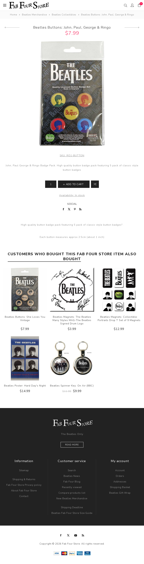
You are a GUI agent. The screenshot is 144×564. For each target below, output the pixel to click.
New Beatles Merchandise (71, 498)
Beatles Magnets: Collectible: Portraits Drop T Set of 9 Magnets (119, 318)
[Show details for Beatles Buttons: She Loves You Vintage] (25, 290)
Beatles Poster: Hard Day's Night (25, 385)
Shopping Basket (120, 487)
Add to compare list (95, 184)
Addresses (119, 481)
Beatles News (72, 476)
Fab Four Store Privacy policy (24, 485)
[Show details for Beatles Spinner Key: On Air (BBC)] (72, 358)
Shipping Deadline (72, 507)
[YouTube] (75, 535)
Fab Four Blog (71, 481)
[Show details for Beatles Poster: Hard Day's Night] (25, 358)
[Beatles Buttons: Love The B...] (132, 27)
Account (120, 470)
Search (72, 470)
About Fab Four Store (24, 490)
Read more (72, 444)
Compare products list (71, 493)
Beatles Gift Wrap (120, 493)
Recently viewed (72, 487)
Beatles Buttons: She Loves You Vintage (25, 318)
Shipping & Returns (23, 479)
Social (72, 204)
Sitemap (24, 470)
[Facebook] (61, 535)
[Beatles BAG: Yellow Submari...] (12, 27)
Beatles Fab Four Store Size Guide (71, 513)
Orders (120, 476)
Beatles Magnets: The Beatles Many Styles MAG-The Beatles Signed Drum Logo (72, 320)
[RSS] (83, 535)
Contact (23, 496)
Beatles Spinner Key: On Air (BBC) (72, 385)
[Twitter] (68, 535)
